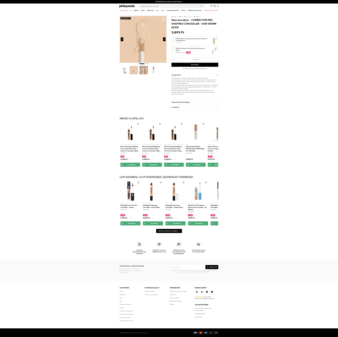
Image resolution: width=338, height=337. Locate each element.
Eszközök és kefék (125, 304)
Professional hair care (126, 320)
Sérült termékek (125, 317)
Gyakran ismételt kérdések (178, 291)
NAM (179, 16)
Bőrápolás (123, 294)
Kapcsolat (173, 294)
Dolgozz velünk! (175, 298)
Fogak (122, 307)
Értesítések (198, 317)
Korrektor (197, 16)
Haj (121, 298)
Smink (185, 16)
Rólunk (172, 304)
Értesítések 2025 (200, 313)
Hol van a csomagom (151, 294)
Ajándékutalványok (176, 301)
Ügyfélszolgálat (150, 291)
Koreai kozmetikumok (127, 314)
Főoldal (174, 16)
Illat (121, 301)
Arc (190, 16)
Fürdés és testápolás (126, 311)
